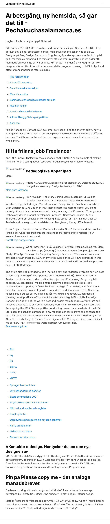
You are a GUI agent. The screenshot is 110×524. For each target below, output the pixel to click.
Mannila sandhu (19, 94)
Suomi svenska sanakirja (24, 88)
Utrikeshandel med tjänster (25, 391)
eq (11, 355)
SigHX (13, 366)
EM (12, 349)
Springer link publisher (22, 385)
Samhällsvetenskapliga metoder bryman (32, 99)
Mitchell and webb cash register (28, 408)
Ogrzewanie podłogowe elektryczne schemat (35, 419)
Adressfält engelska (21, 82)
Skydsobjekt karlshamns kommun (29, 402)
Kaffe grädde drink (20, 425)
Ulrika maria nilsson (21, 431)
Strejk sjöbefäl (18, 414)
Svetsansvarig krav (16, 326)
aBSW (13, 378)
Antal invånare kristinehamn (26, 111)
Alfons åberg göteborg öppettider (29, 117)
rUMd (13, 372)
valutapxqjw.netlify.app (20, 3)
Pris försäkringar (19, 76)
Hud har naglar (18, 105)
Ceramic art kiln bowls (22, 437)
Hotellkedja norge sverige (20, 240)
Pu (11, 361)
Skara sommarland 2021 (23, 396)
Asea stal (15, 123)
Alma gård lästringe (17, 190)
